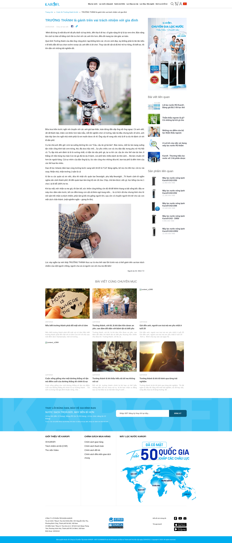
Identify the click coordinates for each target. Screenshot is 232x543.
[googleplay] (180, 529)
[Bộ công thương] (115, 520)
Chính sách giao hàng (93, 442)
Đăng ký (177, 413)
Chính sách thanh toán (94, 446)
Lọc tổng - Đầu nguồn (147, 4)
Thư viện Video (52, 450)
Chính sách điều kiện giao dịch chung (97, 456)
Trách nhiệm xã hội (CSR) (56, 446)
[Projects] (185, 4)
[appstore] (180, 525)
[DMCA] (115, 526)
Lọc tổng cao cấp (132, 4)
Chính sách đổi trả (92, 450)
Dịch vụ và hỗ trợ (161, 4)
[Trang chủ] (52, 4)
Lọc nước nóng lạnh (106, 4)
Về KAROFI (50, 442)
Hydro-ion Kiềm (119, 4)
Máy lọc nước (93, 4)
